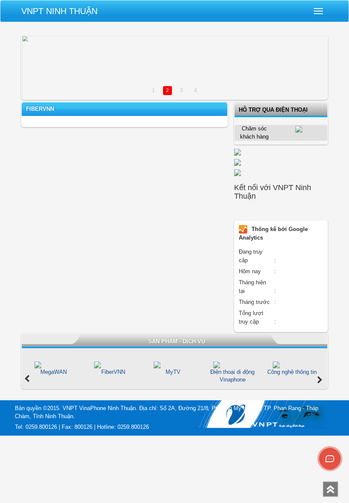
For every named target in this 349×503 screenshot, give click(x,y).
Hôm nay (250, 271)
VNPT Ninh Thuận (59, 11)
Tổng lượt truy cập (251, 317)
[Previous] (27, 379)
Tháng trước (254, 302)
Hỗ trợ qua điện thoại (273, 110)
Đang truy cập (251, 256)
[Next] (320, 380)
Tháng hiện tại (252, 286)
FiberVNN (40, 109)
